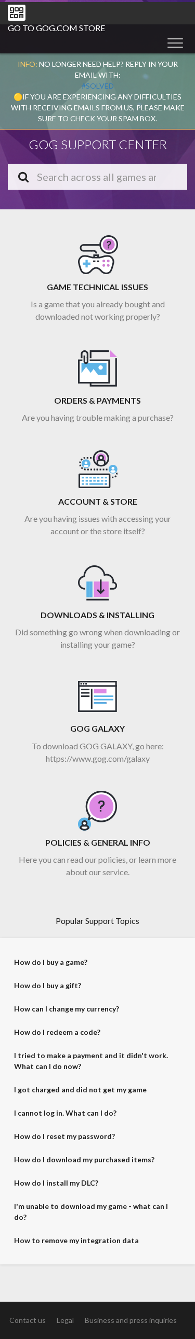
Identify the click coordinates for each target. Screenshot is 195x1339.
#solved (98, 85)
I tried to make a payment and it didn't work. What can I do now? (91, 1061)
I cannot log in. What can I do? (65, 1112)
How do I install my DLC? (56, 1182)
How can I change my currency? (66, 1008)
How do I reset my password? (64, 1136)
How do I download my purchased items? (84, 1159)
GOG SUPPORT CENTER (98, 144)
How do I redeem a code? (57, 1032)
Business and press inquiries (131, 1320)
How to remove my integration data (76, 1240)
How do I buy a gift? (47, 985)
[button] (175, 42)
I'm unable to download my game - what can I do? (91, 1211)
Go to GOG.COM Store (56, 28)
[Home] (16, 13)
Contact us (27, 1320)
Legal (65, 1320)
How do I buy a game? (50, 962)
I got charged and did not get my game (80, 1089)
